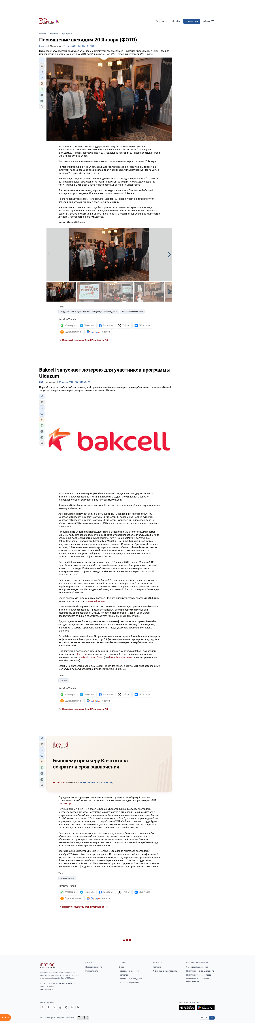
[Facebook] (48, 1007)
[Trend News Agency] (47, 965)
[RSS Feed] (77, 1007)
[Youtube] (60, 1007)
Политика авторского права (198, 975)
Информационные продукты (165, 971)
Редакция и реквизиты (129, 971)
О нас (121, 967)
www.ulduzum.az (96, 601)
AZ (207, 1018)
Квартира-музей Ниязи (132, 312)
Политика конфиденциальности (200, 971)
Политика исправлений (129, 983)
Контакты (123, 975)
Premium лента (91, 971)
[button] (41, 60)
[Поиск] (157, 21)
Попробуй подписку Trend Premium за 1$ (85, 340)
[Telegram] (66, 1007)
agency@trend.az (46, 989)
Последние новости (93, 967)
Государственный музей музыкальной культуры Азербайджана (88, 312)
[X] (54, 1007)
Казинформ (66, 803)
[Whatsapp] (42, 1007)
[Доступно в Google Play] (206, 1007)
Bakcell (63, 680)
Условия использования (197, 967)
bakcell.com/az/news (91, 657)
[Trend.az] (49, 21)
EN (202, 1018)
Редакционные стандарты (130, 979)
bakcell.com (81, 654)
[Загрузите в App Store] (187, 1007)
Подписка (157, 967)
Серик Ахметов (67, 878)
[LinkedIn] (72, 1007)
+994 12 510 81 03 (47, 986)
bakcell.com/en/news (120, 657)
